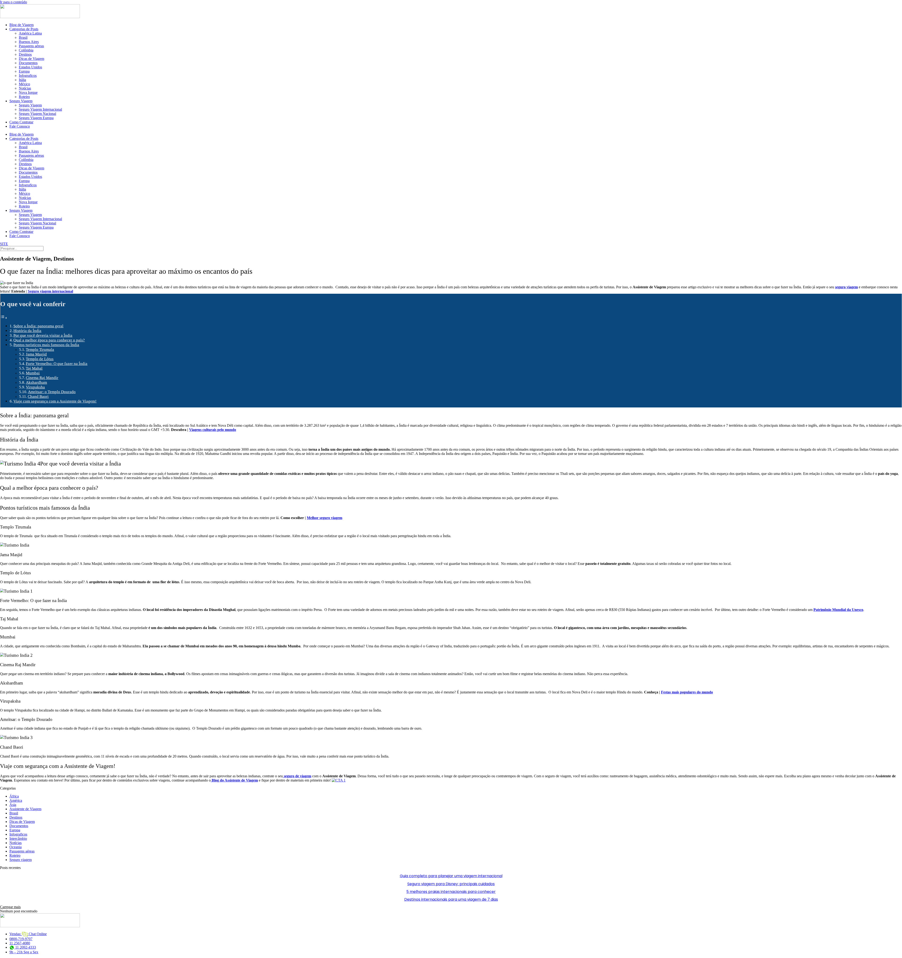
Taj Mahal (34, 368)
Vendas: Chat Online (28, 934)
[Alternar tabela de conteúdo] (3, 318)
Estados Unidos (30, 67)
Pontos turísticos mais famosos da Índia (46, 345)
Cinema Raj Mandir (42, 377)
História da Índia (27, 330)
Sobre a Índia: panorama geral (38, 326)
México (24, 84)
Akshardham (36, 382)
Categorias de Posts (23, 29)
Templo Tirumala (40, 349)
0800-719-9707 (20, 939)
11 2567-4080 (19, 943)
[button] (10, 907)
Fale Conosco (19, 126)
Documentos (28, 63)
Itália (22, 80)
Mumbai (33, 373)
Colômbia (26, 50)
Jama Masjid (36, 354)
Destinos (25, 54)
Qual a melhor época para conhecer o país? (49, 340)
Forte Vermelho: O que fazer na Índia (56, 363)
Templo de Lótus (40, 359)
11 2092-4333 (25, 947)
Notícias (25, 88)
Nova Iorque (28, 92)
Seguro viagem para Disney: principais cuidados (451, 884)
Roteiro (24, 97)
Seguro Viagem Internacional (40, 109)
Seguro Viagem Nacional (37, 114)
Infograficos (28, 76)
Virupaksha (35, 387)
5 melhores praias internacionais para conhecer (451, 891)
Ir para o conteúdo (13, 2)
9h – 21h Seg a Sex (23, 952)
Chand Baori (38, 396)
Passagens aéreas (31, 46)
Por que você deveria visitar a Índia (42, 335)
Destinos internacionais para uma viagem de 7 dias (451, 899)
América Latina (30, 33)
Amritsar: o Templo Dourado (52, 392)
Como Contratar (21, 122)
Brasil (23, 37)
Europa (24, 71)
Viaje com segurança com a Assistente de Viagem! (55, 401)
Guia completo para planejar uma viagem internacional (451, 876)
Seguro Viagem (20, 101)
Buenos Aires (29, 42)
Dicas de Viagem (31, 59)
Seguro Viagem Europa (36, 118)
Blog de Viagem (21, 25)
